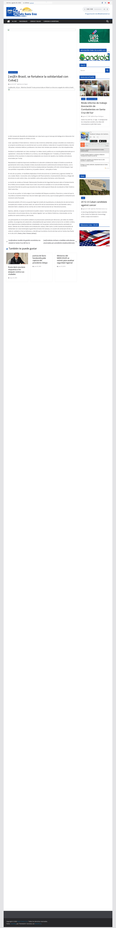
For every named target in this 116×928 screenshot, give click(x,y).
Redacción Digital (23, 84)
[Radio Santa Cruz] (8, 21)
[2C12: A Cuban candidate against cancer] (94, 187)
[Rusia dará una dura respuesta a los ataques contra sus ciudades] (17, 254)
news (83, 198)
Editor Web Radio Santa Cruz (100, 209)
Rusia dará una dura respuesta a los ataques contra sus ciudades (16, 270)
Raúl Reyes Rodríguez (98, 116)
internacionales (13, 72)
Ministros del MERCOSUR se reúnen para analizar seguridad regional (65, 259)
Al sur (14, 21)
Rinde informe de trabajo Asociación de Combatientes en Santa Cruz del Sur (94, 107)
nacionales (23, 21)
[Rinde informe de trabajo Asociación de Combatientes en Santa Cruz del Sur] (94, 88)
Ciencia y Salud (35, 21)
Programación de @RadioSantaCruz (97, 14)
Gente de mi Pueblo (92, 99)
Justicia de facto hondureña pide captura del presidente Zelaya (40, 259)
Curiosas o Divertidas (51, 21)
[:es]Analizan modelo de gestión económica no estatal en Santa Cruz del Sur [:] (24, 241)
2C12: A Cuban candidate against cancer (94, 203)
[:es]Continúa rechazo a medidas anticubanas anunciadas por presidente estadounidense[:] (59, 241)
